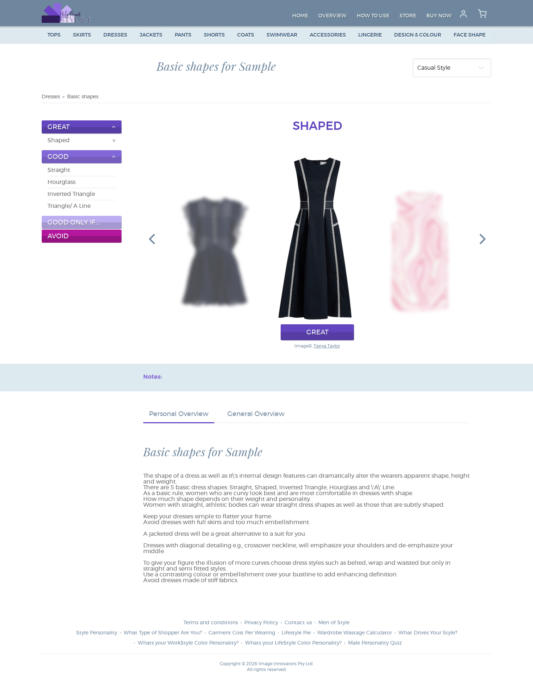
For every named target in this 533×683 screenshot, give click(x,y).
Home (300, 15)
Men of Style (334, 622)
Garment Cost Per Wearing (241, 632)
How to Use (373, 15)
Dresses (115, 35)
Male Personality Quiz (375, 643)
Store (408, 15)
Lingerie (370, 35)
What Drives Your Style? (427, 632)
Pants (183, 35)
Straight (58, 170)
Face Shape (470, 35)
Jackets (151, 35)
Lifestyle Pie (296, 632)
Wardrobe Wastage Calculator (354, 632)
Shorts (214, 35)
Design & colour (417, 35)
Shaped (58, 140)
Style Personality (96, 632)
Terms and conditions (210, 622)
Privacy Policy (261, 622)
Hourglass (61, 182)
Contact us (298, 622)
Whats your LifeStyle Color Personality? (293, 643)
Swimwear (281, 35)
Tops (54, 35)
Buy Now (439, 15)
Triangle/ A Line (69, 206)
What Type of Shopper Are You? (163, 632)
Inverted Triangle (71, 194)
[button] (152, 238)
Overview (332, 15)
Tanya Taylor (327, 346)
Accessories (328, 35)
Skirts (82, 35)
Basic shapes (82, 96)
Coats (245, 35)
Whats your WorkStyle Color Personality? (188, 643)
